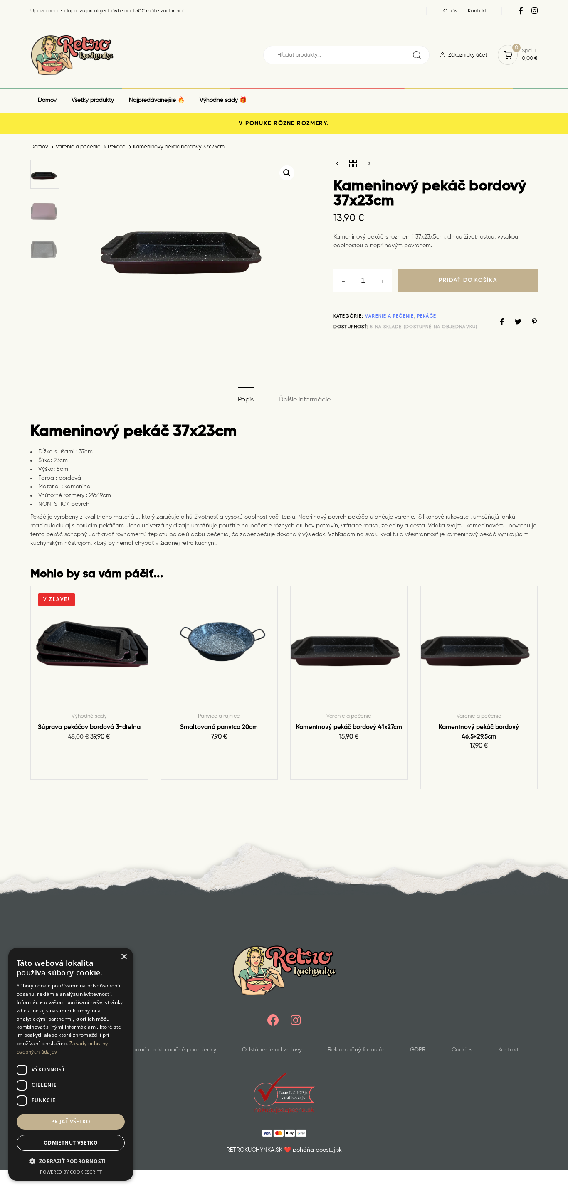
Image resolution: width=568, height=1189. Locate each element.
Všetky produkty (93, 100)
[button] (286, 172)
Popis (246, 399)
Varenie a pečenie (78, 147)
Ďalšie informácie (305, 399)
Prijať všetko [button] (70, 1121)
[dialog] (70, 1064)
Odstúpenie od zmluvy (272, 1050)
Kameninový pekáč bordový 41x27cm (349, 727)
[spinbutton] (362, 280)
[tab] (246, 400)
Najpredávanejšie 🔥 (157, 100)
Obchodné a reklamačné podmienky (167, 1050)
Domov (47, 100)
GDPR (418, 1050)
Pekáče (117, 147)
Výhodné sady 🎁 (223, 100)
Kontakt (508, 1050)
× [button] (124, 957)
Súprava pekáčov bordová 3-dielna (89, 727)
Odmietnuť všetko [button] (71, 1142)
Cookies (462, 1050)
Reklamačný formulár (356, 1050)
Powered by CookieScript (71, 1172)
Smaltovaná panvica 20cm (219, 727)
